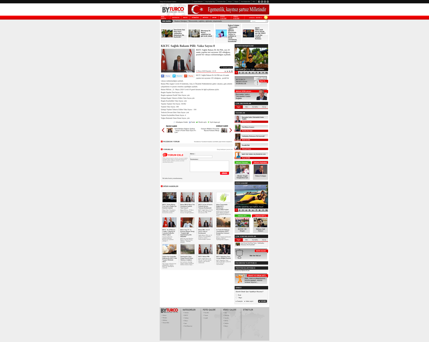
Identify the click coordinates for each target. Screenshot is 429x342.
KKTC (185, 17)
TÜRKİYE (195, 17)
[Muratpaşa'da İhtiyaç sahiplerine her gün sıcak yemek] (194, 37)
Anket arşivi (249, 301)
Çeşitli (206, 318)
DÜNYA (205, 17)
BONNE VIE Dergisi (242, 230)
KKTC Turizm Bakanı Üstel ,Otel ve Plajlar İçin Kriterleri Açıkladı (169, 206)
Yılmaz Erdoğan (260, 176)
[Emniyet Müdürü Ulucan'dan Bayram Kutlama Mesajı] (224, 133)
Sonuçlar (240, 301)
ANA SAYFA (163, 17)
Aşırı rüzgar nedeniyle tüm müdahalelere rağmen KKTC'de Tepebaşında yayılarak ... (169, 265)
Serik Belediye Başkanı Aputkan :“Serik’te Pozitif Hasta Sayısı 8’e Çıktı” (185, 130)
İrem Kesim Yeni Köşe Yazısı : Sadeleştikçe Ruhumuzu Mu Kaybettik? (252, 244)
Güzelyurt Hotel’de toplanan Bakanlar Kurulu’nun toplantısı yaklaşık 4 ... (167, 238)
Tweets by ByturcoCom (242, 270)
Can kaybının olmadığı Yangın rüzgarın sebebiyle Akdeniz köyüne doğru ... (187, 263)
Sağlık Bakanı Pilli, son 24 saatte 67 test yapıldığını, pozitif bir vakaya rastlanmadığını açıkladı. (205, 237)
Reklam (165, 320)
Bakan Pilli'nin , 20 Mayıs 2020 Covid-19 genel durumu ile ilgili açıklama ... (187, 211)
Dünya (186, 320)
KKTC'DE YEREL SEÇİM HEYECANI (254, 154)
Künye (164, 315)
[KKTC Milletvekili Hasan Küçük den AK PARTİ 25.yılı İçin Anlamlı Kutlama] (248, 37)
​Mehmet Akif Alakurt (260, 230)
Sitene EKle (166, 322)
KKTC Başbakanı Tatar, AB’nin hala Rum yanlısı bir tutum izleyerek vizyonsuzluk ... (223, 262)
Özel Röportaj (188, 326)
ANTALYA (175, 17)
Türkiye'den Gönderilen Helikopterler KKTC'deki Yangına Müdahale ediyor (169, 259)
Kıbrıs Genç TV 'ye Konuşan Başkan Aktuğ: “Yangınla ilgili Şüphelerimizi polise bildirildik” (187, 233)
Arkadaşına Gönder (181, 122)
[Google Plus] (189, 77)
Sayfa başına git (214, 122)
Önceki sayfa (202, 122)
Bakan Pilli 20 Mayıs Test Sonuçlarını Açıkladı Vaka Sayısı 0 (187, 206)
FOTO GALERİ (223, 17)
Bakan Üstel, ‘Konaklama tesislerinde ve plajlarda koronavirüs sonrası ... (169, 211)
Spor (185, 323)
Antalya (186, 312)
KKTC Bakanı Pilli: (204, 256)
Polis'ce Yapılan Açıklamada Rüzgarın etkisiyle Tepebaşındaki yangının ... (223, 238)
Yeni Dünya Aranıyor (248, 127)
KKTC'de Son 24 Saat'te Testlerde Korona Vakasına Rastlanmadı (205, 206)
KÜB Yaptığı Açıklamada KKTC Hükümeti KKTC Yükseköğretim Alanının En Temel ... (223, 213)
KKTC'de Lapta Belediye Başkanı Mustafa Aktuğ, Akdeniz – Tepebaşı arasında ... (186, 240)
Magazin (226, 315)
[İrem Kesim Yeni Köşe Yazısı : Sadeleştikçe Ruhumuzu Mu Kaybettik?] (167, 37)
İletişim (165, 317)
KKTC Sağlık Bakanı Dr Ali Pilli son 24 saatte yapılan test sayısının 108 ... (205, 211)
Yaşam (206, 315)
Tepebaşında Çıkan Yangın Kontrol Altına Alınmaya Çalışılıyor (186, 258)
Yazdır (193, 122)
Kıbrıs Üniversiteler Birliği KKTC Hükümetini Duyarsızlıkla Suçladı (222, 207)
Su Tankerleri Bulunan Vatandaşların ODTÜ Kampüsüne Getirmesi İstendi (222, 232)
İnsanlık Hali (245, 145)
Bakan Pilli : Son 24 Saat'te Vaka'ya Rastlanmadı (204, 231)
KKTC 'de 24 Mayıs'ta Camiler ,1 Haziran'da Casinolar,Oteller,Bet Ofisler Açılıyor (168, 232)
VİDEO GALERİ (236, 17)
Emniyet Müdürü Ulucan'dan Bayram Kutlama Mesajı (210, 129)
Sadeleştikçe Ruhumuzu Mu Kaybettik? (253, 136)
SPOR (214, 17)
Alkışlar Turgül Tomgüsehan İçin (242, 177)
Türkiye (186, 318)
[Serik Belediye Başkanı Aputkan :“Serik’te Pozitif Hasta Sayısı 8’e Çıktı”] (169, 133)
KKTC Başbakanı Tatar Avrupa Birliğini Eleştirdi (223, 257)
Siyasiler (206, 312)
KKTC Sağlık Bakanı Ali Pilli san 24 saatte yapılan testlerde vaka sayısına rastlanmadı (204, 260)
